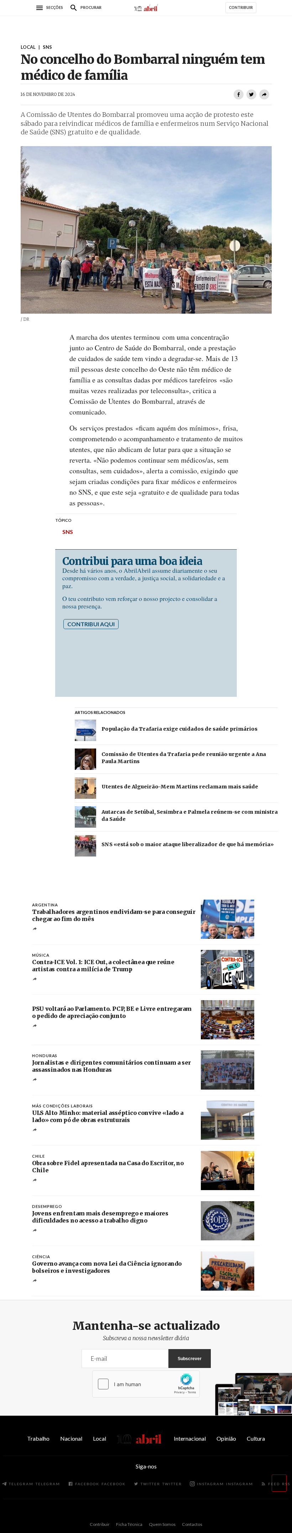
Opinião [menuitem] (226, 1438)
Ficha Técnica (129, 1524)
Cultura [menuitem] (256, 1438)
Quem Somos (162, 1524)
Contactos (192, 1524)
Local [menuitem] (99, 1438)
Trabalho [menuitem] (38, 1438)
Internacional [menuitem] (190, 1438)
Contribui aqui (91, 624)
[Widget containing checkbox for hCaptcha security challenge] (146, 1384)
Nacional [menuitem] (71, 1438)
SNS (67, 531)
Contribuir (100, 1524)
